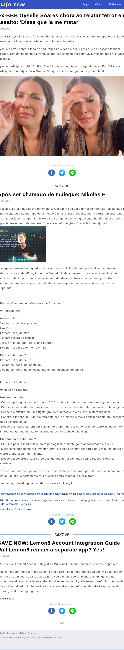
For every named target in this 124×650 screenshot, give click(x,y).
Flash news (115, 4)
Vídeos (99, 4)
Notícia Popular (23, 509)
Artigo (86, 4)
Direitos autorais (54, 637)
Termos (30, 637)
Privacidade (40, 637)
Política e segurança (16, 637)
